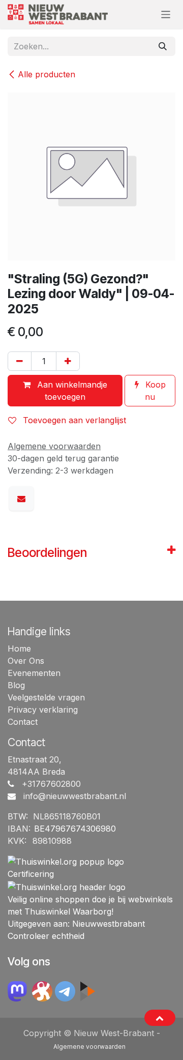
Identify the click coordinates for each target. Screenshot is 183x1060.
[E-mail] (21, 498)
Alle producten (46, 74)
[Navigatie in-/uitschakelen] (166, 14)
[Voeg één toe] (68, 361)
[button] (159, 1018)
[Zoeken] (162, 46)
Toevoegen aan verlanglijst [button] (73, 420)
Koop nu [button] (154, 390)
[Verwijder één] (20, 361)
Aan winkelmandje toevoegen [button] (71, 390)
